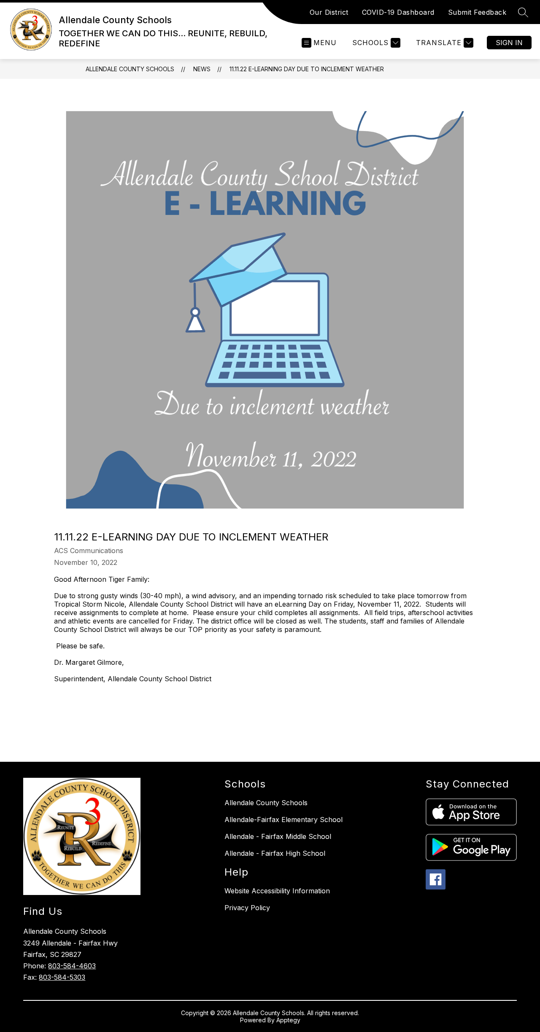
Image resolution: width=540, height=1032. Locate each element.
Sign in (509, 42)
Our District (329, 12)
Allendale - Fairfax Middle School (277, 836)
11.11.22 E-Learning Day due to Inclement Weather (307, 69)
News (202, 69)
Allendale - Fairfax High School (274, 853)
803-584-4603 (72, 966)
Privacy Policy (247, 907)
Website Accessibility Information (277, 891)
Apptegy (288, 1020)
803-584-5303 (62, 977)
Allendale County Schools (130, 69)
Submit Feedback (477, 12)
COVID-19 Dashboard (398, 12)
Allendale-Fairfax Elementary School (283, 819)
